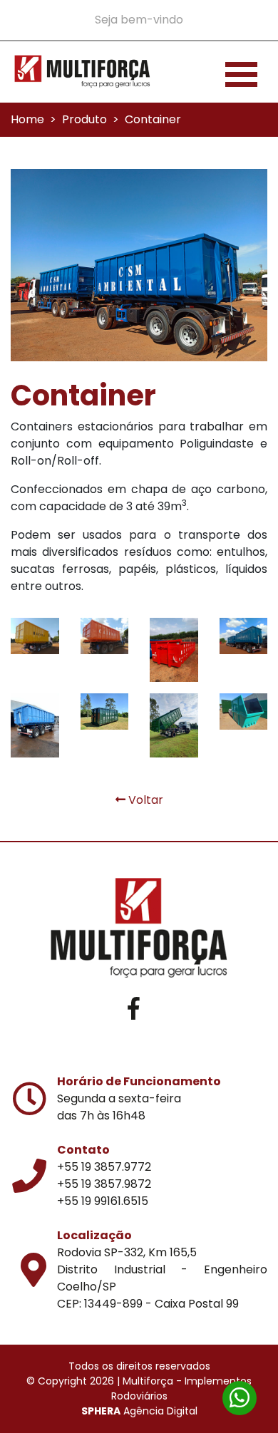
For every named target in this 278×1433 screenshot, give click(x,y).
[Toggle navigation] (241, 71)
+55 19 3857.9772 (104, 1167)
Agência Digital (139, 1411)
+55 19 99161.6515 (102, 1201)
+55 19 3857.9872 (104, 1184)
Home (27, 119)
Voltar (144, 800)
